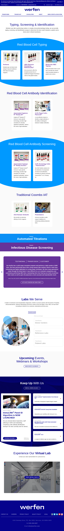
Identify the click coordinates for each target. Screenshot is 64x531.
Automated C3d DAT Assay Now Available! (45, 409)
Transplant (17, 14)
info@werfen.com (32, 4)
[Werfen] (32, 9)
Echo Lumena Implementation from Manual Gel (46, 397)
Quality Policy (36, 514)
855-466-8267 (24, 4)
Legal (46, 514)
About (40, 14)
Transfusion (5, 14)
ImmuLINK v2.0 (38, 434)
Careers (14, 514)
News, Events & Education (55, 14)
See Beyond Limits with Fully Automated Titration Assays (45, 422)
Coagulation (30, 14)
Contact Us (4, 514)
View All (26, 438)
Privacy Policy (24, 514)
